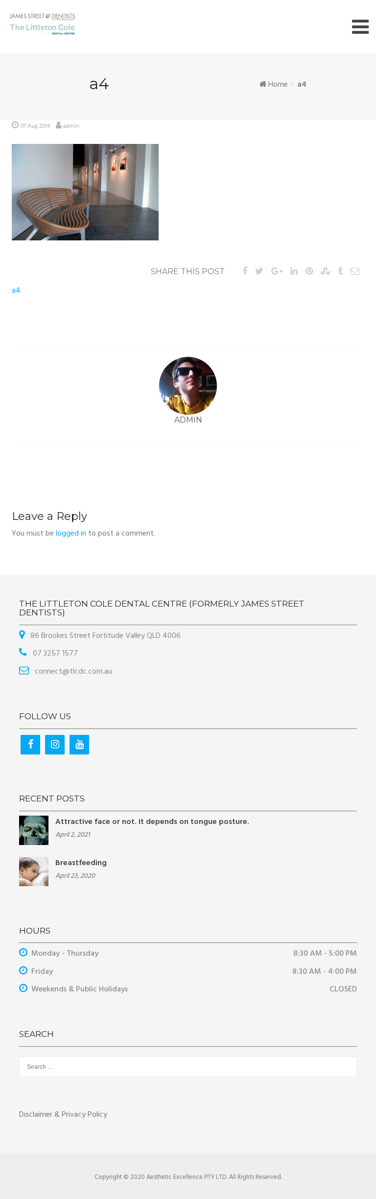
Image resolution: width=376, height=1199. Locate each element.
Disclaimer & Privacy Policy (63, 1114)
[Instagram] (55, 744)
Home (278, 84)
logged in (71, 533)
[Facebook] (30, 744)
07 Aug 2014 (35, 126)
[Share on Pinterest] (309, 272)
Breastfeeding (81, 863)
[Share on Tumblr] (340, 272)
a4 (16, 290)
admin (71, 126)
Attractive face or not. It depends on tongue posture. (152, 822)
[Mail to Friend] (355, 272)
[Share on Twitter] (259, 272)
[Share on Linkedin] (294, 272)
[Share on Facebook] (244, 272)
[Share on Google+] (276, 272)
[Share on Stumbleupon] (325, 272)
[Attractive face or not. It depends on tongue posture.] (33, 830)
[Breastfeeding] (33, 871)
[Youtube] (79, 744)
